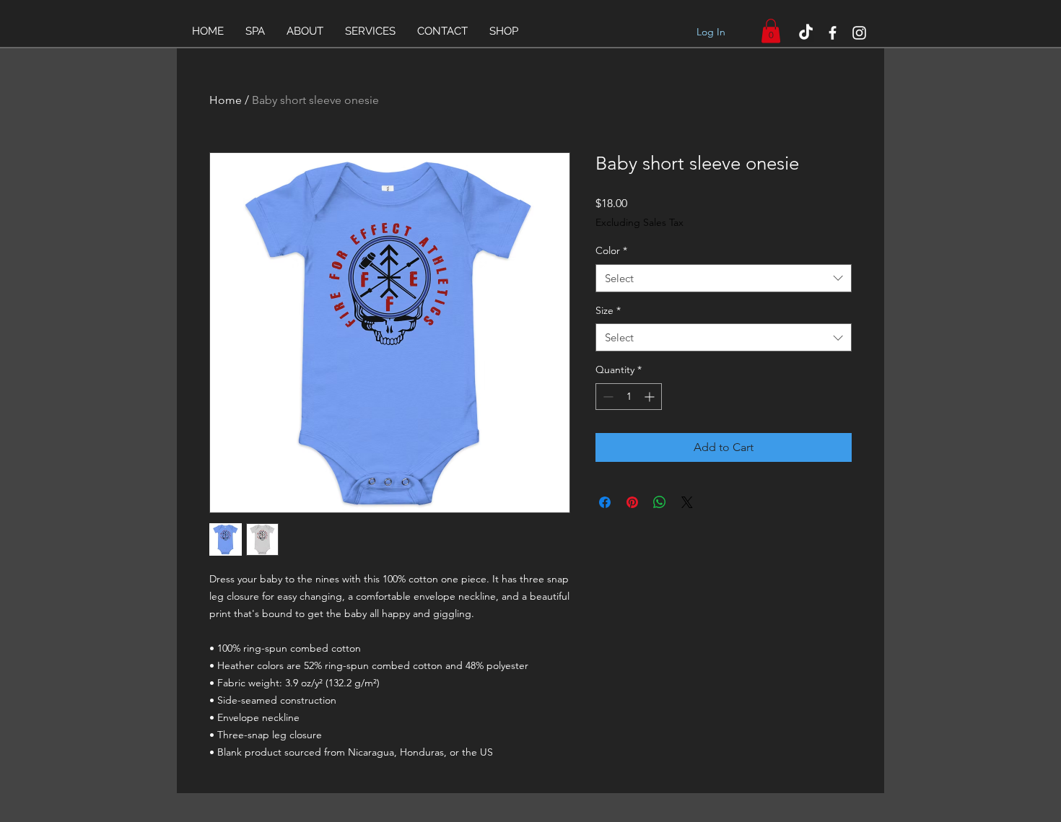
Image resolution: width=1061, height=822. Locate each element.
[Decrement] (607, 396)
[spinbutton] (629, 396)
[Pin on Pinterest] (632, 502)
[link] (771, 31)
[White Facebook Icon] (833, 33)
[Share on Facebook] (605, 502)
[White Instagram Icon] (859, 33)
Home (225, 100)
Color (611, 250)
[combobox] (723, 278)
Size (608, 310)
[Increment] (651, 396)
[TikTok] (806, 33)
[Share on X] (687, 502)
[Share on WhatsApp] (659, 502)
